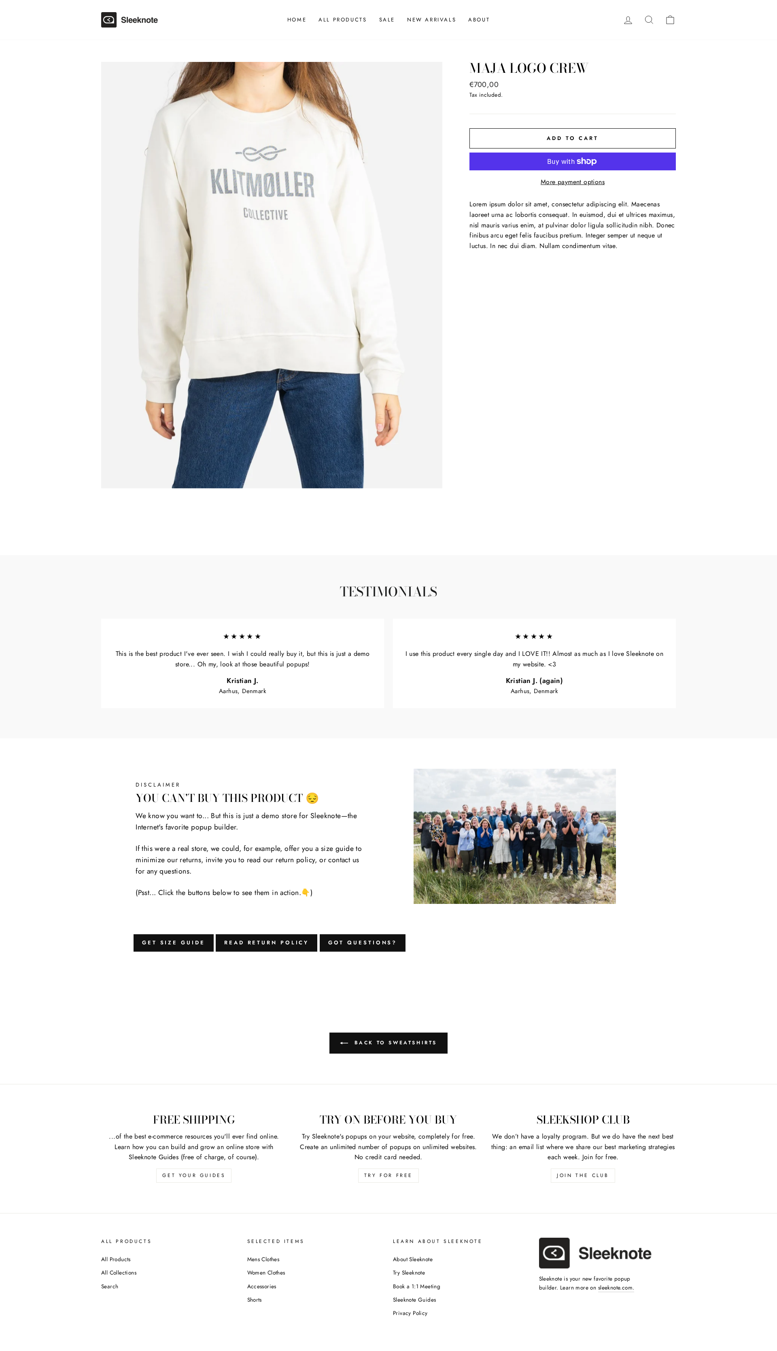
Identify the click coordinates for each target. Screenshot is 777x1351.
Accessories (261, 1286)
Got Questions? (362, 942)
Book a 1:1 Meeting (416, 1286)
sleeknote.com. (616, 1287)
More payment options (573, 182)
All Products (342, 19)
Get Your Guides (193, 1175)
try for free (388, 1175)
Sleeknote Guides (414, 1300)
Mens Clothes (263, 1259)
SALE (387, 19)
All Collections (118, 1272)
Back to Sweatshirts (394, 1042)
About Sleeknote (413, 1259)
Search (109, 1286)
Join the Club (583, 1175)
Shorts (254, 1300)
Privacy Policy (410, 1313)
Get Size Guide (173, 942)
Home (296, 19)
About (479, 19)
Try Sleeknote (409, 1272)
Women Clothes (266, 1272)
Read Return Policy (266, 942)
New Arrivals (431, 19)
